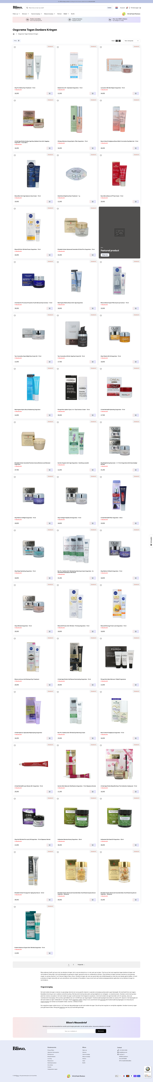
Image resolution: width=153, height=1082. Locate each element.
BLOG (73, 14)
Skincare (24, 14)
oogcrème (62, 1007)
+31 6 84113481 (123, 1050)
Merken (59, 14)
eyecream (103, 1000)
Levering (50, 1058)
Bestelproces (51, 1054)
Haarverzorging (35, 14)
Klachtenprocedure (52, 1063)
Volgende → (81, 964)
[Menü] (150, 1067)
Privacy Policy (51, 1050)
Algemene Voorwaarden (53, 1052)
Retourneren (50, 1061)
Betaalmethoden (51, 1056)
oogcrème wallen (77, 1000)
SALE (65, 14)
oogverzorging (45, 1002)
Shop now (105, 255)
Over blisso (50, 1065)
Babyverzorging (48, 14)
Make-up (15, 14)
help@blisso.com (123, 1052)
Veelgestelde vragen (52, 1069)
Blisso (17, 1075)
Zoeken (109, 7)
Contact (49, 1067)
